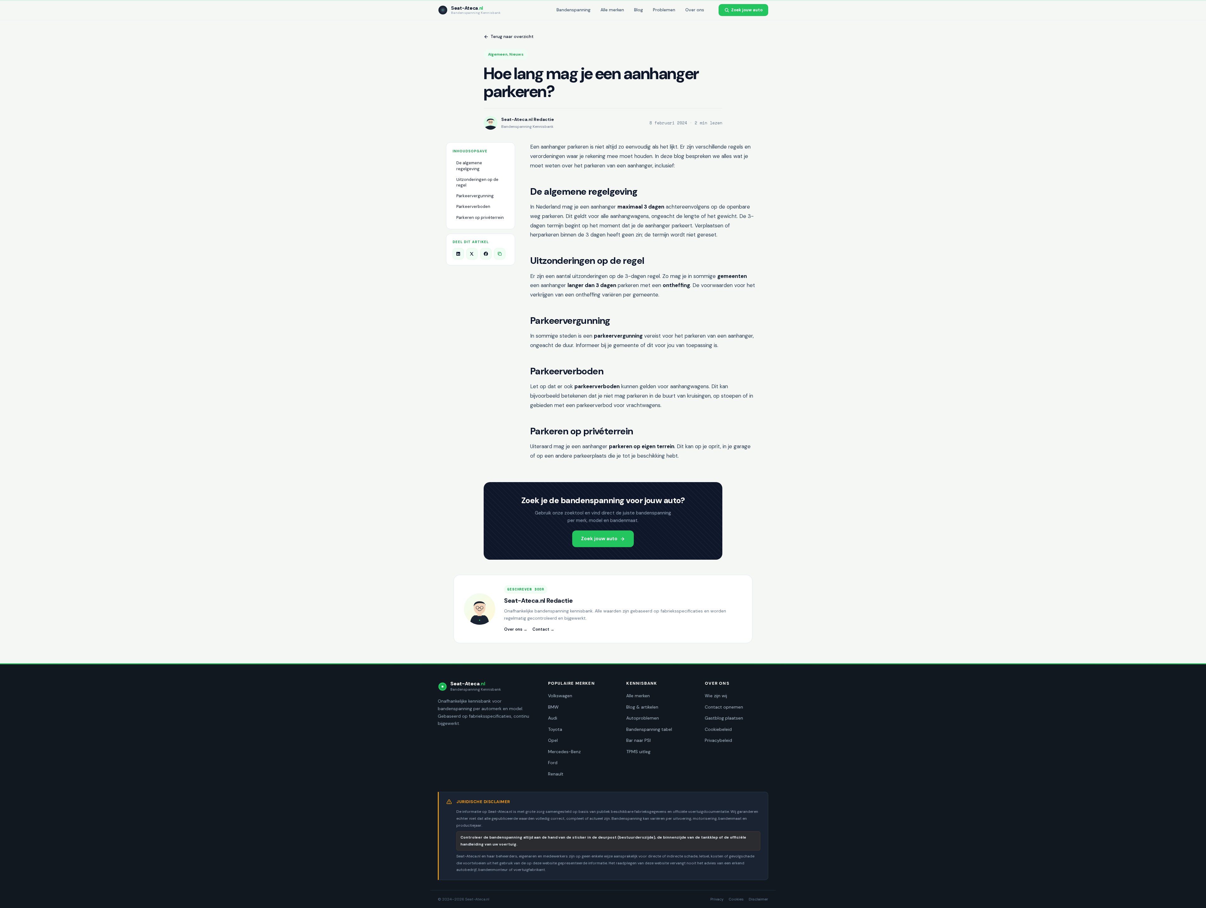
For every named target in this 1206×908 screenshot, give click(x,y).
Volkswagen (560, 696)
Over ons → (515, 629)
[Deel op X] (472, 253)
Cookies (736, 899)
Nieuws (516, 54)
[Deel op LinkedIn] (458, 253)
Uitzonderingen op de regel (477, 182)
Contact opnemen (724, 707)
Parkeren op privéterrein (480, 217)
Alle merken (612, 10)
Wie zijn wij (716, 696)
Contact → (543, 629)
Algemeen (498, 54)
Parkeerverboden (473, 206)
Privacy (717, 899)
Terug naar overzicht (512, 36)
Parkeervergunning (475, 195)
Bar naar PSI (638, 740)
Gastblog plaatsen (724, 718)
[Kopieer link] (499, 253)
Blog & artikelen (642, 707)
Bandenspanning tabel (649, 729)
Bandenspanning (573, 10)
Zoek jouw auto (747, 10)
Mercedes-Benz (564, 751)
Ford (552, 762)
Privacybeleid (718, 740)
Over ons (694, 10)
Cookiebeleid (718, 729)
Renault (555, 774)
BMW (553, 707)
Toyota (555, 729)
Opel (553, 740)
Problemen (664, 10)
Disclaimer (758, 899)
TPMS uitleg (638, 751)
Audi (552, 718)
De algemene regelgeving (469, 165)
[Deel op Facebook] (486, 253)
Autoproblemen (642, 718)
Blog (638, 10)
